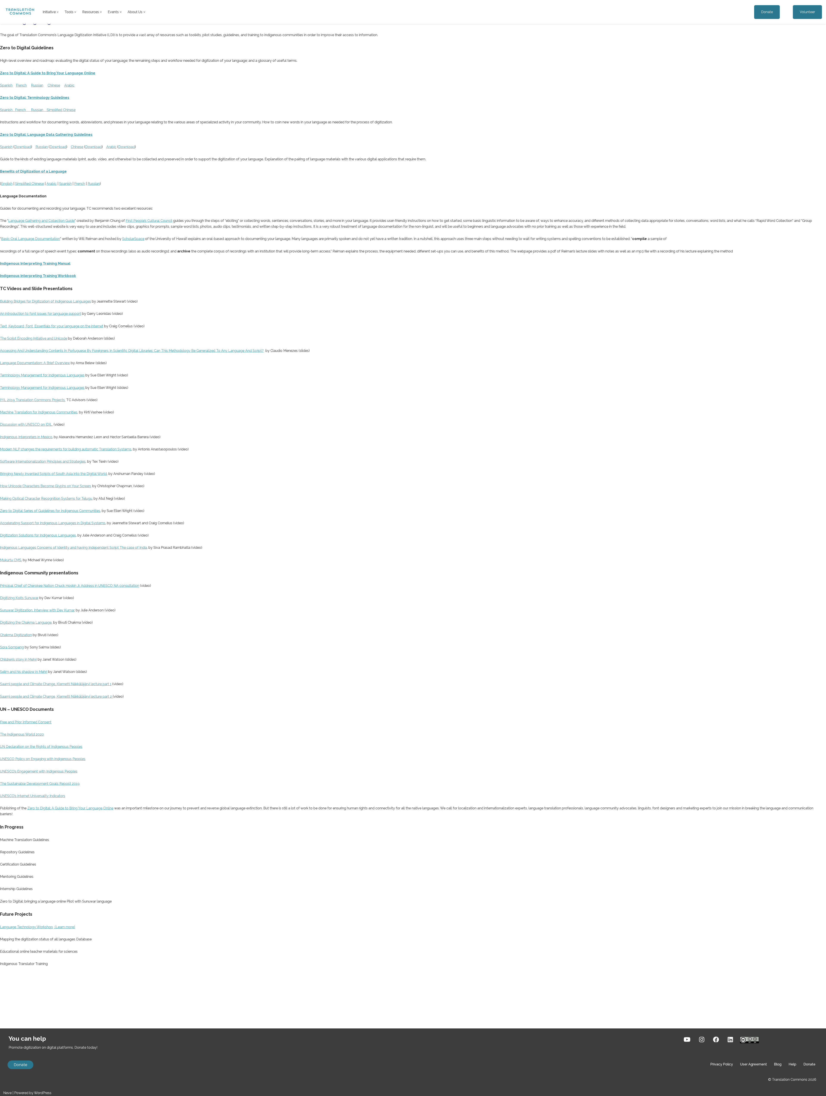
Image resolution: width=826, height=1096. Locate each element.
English (6, 184)
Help (792, 1064)
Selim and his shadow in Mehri (23, 672)
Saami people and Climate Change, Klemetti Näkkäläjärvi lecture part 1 (55, 684)
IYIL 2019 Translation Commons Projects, (32, 400)
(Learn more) (64, 927)
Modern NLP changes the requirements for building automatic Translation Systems (65, 449)
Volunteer (807, 12)
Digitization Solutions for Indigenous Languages (38, 535)
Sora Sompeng (12, 647)
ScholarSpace (133, 239)
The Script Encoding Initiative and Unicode (33, 338)
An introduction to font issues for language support (40, 314)
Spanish (6, 85)
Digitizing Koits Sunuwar (19, 598)
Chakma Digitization (16, 635)
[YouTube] (687, 1040)
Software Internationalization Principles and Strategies (43, 461)
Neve (7, 1093)
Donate (767, 12)
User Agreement (753, 1064)
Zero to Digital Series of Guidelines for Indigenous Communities (50, 511)
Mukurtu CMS (10, 560)
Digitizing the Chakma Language (26, 622)
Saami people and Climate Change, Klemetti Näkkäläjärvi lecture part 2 (56, 696)
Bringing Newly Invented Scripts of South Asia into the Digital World (53, 474)
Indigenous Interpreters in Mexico (26, 437)
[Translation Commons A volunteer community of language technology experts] (19, 12)
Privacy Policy (721, 1064)
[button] (58, 12)
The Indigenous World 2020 (22, 734)
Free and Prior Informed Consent (25, 722)
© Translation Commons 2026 (792, 1079)
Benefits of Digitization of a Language (33, 171)
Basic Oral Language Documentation (30, 239)
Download (22, 147)
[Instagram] (701, 1040)
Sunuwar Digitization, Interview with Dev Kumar (37, 610)
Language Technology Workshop (26, 927)
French (21, 85)
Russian (37, 85)
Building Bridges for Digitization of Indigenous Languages (45, 301)
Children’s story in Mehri (18, 659)
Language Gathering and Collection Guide (41, 221)
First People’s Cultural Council (149, 221)
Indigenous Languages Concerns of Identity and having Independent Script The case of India (73, 548)
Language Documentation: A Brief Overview (35, 363)
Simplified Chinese (61, 110)
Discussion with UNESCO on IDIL (26, 424)
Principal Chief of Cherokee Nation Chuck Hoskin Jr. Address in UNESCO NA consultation (69, 586)
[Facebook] (716, 1040)
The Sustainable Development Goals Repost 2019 (40, 784)
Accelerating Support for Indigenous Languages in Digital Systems (52, 523)
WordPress (42, 1093)
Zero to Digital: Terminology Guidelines (34, 98)
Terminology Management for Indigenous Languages (42, 375)
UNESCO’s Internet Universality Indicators (32, 796)
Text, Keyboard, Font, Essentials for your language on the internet (51, 326)
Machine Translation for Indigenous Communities (38, 412)
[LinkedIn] (730, 1040)
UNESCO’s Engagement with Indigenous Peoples (38, 771)
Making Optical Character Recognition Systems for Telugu (46, 498)
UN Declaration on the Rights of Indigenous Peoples (41, 747)
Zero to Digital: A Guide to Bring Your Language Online (70, 808)
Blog (777, 1064)
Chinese (54, 85)
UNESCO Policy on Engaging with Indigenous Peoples (42, 759)
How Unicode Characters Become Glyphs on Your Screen (45, 486)
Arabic (69, 85)
